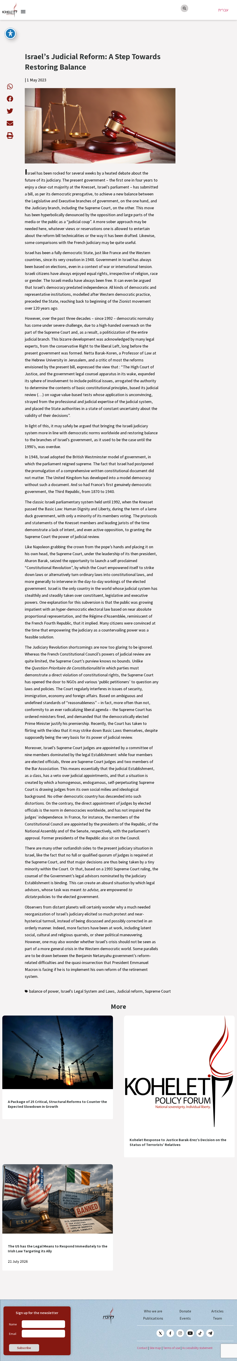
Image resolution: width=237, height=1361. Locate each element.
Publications (153, 1318)
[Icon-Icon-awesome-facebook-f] (170, 1333)
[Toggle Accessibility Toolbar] (10, 33)
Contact (142, 1348)
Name (13, 1324)
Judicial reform (130, 991)
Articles (217, 1311)
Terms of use (171, 1348)
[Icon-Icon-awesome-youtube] (190, 1333)
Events (185, 1318)
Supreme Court (158, 991)
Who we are (153, 1311)
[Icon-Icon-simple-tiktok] (200, 1333)
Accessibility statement (197, 1348)
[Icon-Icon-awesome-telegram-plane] (210, 1333)
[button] (23, 11)
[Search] (184, 8)
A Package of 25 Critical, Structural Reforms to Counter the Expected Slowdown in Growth (57, 1104)
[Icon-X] (160, 1333)
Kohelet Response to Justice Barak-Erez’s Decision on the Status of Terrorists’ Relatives (178, 1142)
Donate (185, 1311)
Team (217, 1318)
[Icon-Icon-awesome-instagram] (180, 1333)
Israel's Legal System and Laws (88, 991)
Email (12, 1334)
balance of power (44, 991)
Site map (155, 1348)
